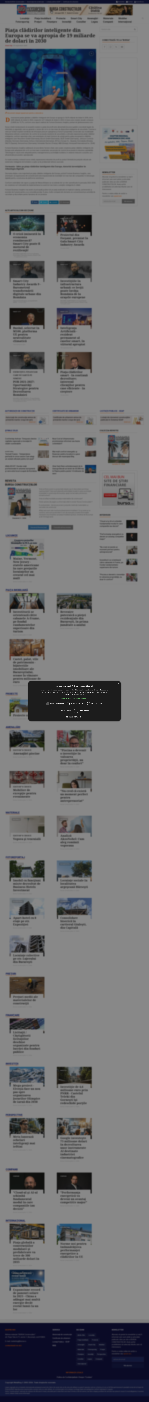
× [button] (118, 683)
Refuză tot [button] (84, 711)
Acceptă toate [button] (65, 711)
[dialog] (74, 701)
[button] (74, 698)
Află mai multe (79, 694)
